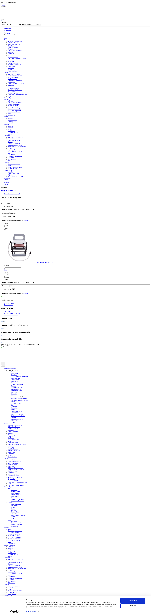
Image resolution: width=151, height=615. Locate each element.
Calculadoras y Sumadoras (15, 140)
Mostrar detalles (31, 611)
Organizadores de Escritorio (15, 176)
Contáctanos (7, 311)
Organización (11, 91)
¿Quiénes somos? (9, 303)
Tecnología (7, 135)
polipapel (6, 182)
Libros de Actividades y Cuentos (17, 58)
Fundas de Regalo (16, 494)
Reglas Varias (11, 66)
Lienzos (13, 386)
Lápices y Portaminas (13, 104)
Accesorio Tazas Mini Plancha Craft (45, 262)
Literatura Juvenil (12, 120)
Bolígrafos (10, 101)
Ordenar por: (5, 213)
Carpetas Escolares (13, 42)
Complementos (15, 379)
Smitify (6, 184)
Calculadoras (11, 82)
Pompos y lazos (15, 498)
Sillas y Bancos (12, 594)
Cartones (10, 126)
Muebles (6, 162)
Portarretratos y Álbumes (18, 515)
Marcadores (11, 61)
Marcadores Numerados (14, 109)
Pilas (9, 153)
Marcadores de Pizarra (14, 112)
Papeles (10, 129)
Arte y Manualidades (8, 190)
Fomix (13, 383)
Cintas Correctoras (13, 47)
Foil (12, 405)
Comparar (25, 220)
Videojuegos (11, 161)
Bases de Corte (15, 373)
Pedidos (6, 30)
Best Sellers (11, 123)
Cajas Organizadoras (13, 173)
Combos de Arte (15, 378)
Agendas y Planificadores (15, 41)
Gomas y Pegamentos (17, 384)
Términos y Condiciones (11, 315)
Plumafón (14, 394)
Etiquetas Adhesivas (13, 88)
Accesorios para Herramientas (19, 400)
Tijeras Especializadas (17, 419)
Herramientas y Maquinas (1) (12, 194)
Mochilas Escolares (13, 63)
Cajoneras (10, 175)
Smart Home (11, 154)
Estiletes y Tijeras (12, 87)
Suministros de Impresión (15, 156)
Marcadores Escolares (14, 107)
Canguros (14, 513)
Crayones (10, 52)
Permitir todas (133, 600)
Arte (5, 38)
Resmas (10, 134)
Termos (10, 69)
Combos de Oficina (13, 471)
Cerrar (2, 365)
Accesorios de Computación (15, 137)
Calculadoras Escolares (14, 44)
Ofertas (6, 179)
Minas (9, 113)
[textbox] (28, 24)
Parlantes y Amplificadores (15, 151)
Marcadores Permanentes (14, 110)
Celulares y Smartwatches (15, 145)
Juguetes (13, 510)
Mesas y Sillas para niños (15, 167)
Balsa (12, 372)
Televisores (11, 157)
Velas (12, 518)
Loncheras (10, 60)
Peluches (13, 507)
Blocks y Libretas (12, 79)
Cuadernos (11, 53)
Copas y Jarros (15, 512)
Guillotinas (14, 406)
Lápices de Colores (13, 57)
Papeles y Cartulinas (9, 545)
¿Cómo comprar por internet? (12, 313)
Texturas (13, 417)
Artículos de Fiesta (16, 491)
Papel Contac (11, 131)
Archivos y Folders (13, 77)
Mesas (9, 165)
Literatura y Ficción (13, 121)
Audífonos (11, 138)
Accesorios (14, 490)
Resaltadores (11, 115)
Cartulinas (10, 127)
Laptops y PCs (12, 150)
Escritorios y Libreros (14, 164)
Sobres (9, 96)
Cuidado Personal (16, 504)
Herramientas (15, 408)
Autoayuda (11, 118)
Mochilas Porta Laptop (14, 450)
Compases (10, 49)
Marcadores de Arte (13, 105)
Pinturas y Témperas (16, 390)
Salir (10, 30)
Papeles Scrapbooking (17, 414)
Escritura (6, 99)
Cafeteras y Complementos (15, 80)
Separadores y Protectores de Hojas (17, 94)
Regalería (10, 502)
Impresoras (11, 148)
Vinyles (13, 422)
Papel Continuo (12, 553)
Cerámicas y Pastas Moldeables (19, 376)
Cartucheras (11, 46)
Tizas (12, 395)
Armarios (10, 172)
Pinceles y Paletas (16, 389)
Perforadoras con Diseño (18, 416)
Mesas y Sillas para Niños (15, 590)
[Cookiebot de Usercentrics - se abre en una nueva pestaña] (14, 611)
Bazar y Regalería (9, 98)
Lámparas (10, 587)
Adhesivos (14, 401)
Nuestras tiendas (8, 305)
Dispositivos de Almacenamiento (17, 146)
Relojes (13, 509)
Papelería (6, 124)
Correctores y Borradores (15, 50)
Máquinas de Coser (16, 411)
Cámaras (10, 142)
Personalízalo (8, 178)
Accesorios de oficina (14, 74)
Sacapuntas (11, 68)
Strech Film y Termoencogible (16, 485)
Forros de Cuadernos (13, 439)
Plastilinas (14, 392)
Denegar (133, 605)
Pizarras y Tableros (13, 93)
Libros (6, 116)
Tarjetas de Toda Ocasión (18, 499)
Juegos (9, 55)
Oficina (6, 72)
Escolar (6, 39)
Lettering (13, 409)
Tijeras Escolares (12, 71)
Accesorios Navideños (17, 501)
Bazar (9, 488)
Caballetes (14, 375)
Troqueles (14, 420)
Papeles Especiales (13, 132)
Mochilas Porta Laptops (14, 64)
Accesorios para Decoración (19, 398)
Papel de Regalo (15, 496)
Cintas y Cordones (16, 403)
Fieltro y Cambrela (16, 381)
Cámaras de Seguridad (14, 143)
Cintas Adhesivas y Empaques (16, 83)
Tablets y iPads (12, 159)
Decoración (14, 505)
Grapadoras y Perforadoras (15, 90)
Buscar (4, 24)
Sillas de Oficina (12, 168)
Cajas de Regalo (15, 493)
